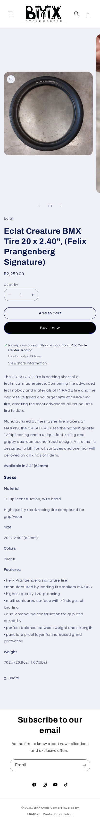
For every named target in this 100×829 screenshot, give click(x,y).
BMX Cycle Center (47, 808)
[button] (10, 14)
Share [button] (14, 678)
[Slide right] (61, 206)
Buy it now (50, 328)
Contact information (58, 814)
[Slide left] (39, 206)
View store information (27, 363)
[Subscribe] (84, 765)
